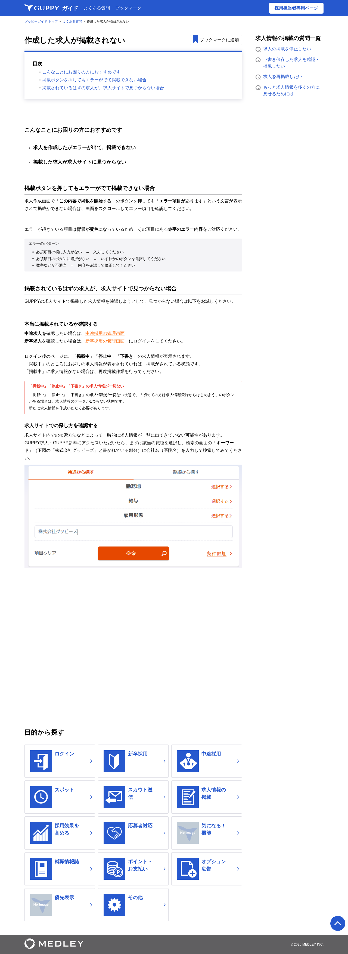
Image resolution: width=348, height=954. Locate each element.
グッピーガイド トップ (41, 21)
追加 (219, 40)
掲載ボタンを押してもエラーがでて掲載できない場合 (94, 80)
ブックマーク (128, 8)
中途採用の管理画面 (105, 333)
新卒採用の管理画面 (105, 341)
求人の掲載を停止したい (287, 49)
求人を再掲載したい (282, 76)
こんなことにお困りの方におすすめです (81, 72)
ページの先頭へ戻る (337, 923)
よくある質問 (97, 8)
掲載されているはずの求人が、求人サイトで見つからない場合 (103, 87)
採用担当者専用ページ (296, 8)
